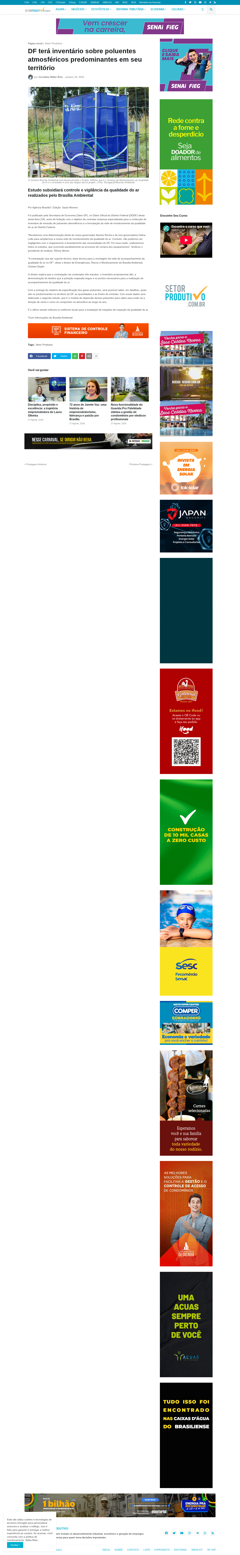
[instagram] (195, 2)
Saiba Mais (31, 1540)
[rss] (215, 2)
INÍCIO (106, 1549)
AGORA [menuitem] (60, 9)
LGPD (146, 1549)
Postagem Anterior (36, 464)
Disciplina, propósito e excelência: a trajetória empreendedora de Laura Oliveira (45, 410)
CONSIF (83, 2)
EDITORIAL (180, 1549)
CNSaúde (60, 2)
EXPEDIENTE (162, 1549)
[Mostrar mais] (96, 356)
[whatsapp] (205, 2)
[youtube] (200, 2)
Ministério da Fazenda (150, 2)
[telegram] (210, 2)
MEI (117, 2)
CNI (42, 2)
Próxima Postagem (140, 464)
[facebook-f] (185, 2)
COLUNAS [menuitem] (177, 9)
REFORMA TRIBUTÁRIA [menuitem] (130, 9)
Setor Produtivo (53, 43)
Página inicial (35, 43)
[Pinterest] (82, 356)
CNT (50, 2)
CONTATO (133, 1549)
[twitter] (190, 2)
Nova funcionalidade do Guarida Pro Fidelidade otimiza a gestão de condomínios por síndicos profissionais (128, 412)
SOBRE (118, 1549)
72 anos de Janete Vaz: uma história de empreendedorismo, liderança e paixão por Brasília (87, 412)
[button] (203, 9)
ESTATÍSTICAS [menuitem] (100, 9)
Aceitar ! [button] (15, 1545)
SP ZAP (211, 1549)
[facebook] (166, 1533)
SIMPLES (107, 2)
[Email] (89, 356)
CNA (26, 2)
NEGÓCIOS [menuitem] (78, 9)
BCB (133, 2)
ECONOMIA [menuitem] (157, 9)
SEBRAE (94, 2)
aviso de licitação (55, 219)
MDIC (125, 2)
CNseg (72, 2)
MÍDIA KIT (197, 1549)
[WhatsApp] (75, 356)
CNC (35, 2)
